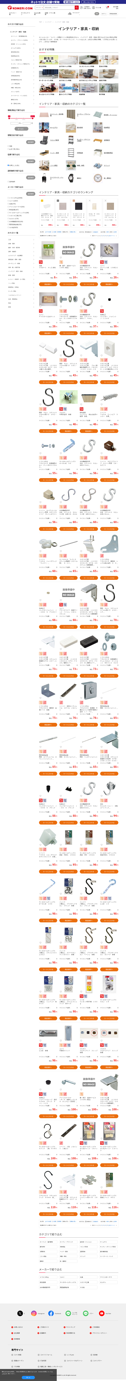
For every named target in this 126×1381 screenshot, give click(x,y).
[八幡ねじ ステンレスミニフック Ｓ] (68, 984)
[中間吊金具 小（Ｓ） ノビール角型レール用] (68, 397)
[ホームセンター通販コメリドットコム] (20, 9)
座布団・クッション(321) (18, 44)
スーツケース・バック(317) (19, 95)
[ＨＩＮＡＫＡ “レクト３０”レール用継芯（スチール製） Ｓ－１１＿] (68, 544)
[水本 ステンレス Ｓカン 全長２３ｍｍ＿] (89, 446)
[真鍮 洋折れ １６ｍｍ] (68, 837)
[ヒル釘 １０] (109, 886)
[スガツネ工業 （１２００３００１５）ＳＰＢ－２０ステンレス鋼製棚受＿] (89, 544)
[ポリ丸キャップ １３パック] (109, 1131)
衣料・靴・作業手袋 (14, 267)
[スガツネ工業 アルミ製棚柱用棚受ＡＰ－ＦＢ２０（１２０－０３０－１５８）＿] (89, 348)
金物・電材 (11, 243)
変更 (97, 14)
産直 (9, 307)
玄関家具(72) (15, 68)
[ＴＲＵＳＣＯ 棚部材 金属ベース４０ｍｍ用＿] (48, 690)
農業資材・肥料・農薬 (14, 259)
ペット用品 (11, 283)
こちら (4, 1373)
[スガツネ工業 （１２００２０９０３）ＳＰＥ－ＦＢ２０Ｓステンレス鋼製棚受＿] (89, 593)
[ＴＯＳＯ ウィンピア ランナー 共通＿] (109, 397)
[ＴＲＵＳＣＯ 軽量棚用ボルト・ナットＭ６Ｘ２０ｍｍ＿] (48, 446)
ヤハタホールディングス (68, 1282)
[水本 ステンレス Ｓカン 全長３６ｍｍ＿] (89, 788)
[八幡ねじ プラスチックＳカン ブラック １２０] (89, 886)
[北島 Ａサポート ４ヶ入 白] (48, 250)
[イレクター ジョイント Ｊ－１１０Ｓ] (109, 299)
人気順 (55, 232)
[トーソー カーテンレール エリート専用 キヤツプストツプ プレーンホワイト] (48, 495)
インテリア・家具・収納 (18, 32)
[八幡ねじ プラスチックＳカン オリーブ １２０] (109, 935)
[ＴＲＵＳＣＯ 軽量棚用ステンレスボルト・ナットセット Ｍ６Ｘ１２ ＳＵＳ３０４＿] (109, 641)
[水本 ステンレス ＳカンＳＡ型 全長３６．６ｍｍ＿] (68, 495)
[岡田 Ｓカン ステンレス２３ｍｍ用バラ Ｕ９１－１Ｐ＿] (68, 348)
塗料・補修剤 (12, 251)
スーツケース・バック (106, 1256)
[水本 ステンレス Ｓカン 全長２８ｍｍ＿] (109, 495)
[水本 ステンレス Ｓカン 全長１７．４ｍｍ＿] (89, 299)
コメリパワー (97, 1360)
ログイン (104, 14)
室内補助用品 (104, 1251)
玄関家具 (42, 1251)
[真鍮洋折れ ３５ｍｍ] (109, 837)
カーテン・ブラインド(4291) (19, 40)
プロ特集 (17, 1366)
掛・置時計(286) (16, 103)
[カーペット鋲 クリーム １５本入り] (109, 250)
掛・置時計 (63, 1261)
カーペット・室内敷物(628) (19, 36)
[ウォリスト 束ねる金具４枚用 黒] (89, 397)
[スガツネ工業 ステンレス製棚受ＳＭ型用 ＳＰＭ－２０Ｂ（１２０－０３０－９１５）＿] (109, 739)
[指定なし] (32, 118)
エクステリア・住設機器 (15, 255)
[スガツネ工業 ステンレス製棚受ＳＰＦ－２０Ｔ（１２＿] (68, 1180)
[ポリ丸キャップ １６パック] (89, 1131)
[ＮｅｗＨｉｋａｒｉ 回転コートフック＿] (109, 788)
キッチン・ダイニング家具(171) (20, 64)
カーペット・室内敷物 (46, 1242)
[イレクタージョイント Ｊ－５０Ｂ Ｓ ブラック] (48, 788)
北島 (81, 1277)
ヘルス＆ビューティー (14, 295)
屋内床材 (42, 1247)
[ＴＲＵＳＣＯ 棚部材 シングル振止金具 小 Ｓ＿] (109, 544)
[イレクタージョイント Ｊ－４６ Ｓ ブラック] (68, 788)
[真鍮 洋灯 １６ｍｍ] (89, 837)
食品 (9, 303)
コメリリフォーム (46, 1354)
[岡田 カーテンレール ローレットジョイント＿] (48, 739)
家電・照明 (11, 275)
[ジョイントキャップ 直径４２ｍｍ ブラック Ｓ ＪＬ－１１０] (48, 1082)
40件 (107, 232)
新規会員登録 (113, 14)
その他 (82, 1287)
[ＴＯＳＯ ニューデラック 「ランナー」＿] (48, 544)
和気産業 (43, 1282)
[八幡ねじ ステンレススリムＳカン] (48, 935)
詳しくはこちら (88, 2)
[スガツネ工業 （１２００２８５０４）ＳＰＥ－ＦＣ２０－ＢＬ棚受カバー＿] (89, 641)
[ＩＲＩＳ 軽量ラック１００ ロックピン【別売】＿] (68, 1082)
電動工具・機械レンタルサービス (51, 1366)
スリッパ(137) (15, 91)
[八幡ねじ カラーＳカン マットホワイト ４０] (68, 935)
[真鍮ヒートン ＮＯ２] (109, 1180)
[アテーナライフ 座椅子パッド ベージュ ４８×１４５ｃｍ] (68, 593)
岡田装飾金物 (64, 1287)
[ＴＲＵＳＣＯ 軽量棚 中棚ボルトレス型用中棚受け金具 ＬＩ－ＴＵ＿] (89, 690)
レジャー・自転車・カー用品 (16, 279)
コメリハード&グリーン (74, 1360)
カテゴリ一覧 (13, 13)
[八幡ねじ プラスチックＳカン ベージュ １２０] (89, 935)
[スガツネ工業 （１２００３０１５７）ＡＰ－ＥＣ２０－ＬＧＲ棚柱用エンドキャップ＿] (109, 348)
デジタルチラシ (25, 13)
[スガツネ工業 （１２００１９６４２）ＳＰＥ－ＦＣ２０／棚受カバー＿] (68, 641)
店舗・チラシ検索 (50, 13)
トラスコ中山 (44, 1277)
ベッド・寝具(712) (16, 72)
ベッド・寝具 (64, 1251)
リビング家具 (84, 1247)
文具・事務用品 (12, 299)
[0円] (9, 118)
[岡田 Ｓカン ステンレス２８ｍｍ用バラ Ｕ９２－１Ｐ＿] (48, 397)
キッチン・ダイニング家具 (108, 1247)
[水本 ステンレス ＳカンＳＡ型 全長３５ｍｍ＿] (89, 495)
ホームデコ (103, 1242)
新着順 (60, 232)
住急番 (95, 1354)
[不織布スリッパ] (68, 1033)
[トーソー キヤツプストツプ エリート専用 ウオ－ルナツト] (109, 446)
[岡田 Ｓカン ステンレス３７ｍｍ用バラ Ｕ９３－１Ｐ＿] (109, 593)
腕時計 (42, 1261)
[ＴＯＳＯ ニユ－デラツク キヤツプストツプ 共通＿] (48, 837)
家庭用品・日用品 (13, 287)
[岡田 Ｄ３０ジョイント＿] (68, 739)
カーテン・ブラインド (66, 1242)
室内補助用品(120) (16, 79)
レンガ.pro (70, 1354)
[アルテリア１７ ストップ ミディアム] (89, 1033)
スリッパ (82, 1256)
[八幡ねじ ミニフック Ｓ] (48, 984)
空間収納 (82, 1251)
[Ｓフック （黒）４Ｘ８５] (48, 1131)
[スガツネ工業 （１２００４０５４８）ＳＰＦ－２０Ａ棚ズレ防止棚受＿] (48, 348)
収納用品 (62, 1247)
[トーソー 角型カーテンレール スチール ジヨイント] (68, 690)
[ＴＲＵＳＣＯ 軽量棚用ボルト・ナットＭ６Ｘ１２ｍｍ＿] (68, 299)
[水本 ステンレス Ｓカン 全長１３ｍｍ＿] (89, 250)
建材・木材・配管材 (14, 247)
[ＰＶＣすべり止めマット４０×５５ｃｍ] (48, 299)
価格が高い (73, 232)
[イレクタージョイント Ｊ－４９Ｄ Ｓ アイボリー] (48, 593)
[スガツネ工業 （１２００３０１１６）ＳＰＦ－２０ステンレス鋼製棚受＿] (109, 1082)
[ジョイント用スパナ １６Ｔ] (89, 1180)
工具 (9, 239)
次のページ (112, 235)
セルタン (103, 1282)
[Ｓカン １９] (109, 984)
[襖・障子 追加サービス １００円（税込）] (89, 1082)
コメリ (62, 1277)
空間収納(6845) (15, 75)
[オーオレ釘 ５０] (68, 446)
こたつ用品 (43, 1256)
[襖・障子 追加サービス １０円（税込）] (68, 250)
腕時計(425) (14, 99)
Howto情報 (37, 13)
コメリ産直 (17, 1354)
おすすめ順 (48, 232)
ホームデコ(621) (16, 48)
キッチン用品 (12, 291)
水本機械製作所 (45, 1287)
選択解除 (31, 142)
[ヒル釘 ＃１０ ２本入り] (48, 1033)
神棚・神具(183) (16, 87)
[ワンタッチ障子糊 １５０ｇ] (89, 984)
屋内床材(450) (15, 52)
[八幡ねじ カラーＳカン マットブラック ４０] (68, 886)
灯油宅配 (43, 1360)
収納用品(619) (15, 56)
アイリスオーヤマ (106, 1277)
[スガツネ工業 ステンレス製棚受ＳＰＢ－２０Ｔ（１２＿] (48, 641)
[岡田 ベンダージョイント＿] (89, 739)
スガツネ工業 (84, 1282)
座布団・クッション (86, 1242)
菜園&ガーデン (19, 1360)
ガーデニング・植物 (14, 263)
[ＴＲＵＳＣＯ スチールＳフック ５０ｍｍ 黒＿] (48, 1180)
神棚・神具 (63, 1256)
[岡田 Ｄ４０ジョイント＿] (109, 690)
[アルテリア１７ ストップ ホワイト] (109, 1033)
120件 (115, 232)
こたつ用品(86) (15, 83)
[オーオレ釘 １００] (48, 886)
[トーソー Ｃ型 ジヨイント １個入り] (68, 1131)
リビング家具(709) (16, 60)
